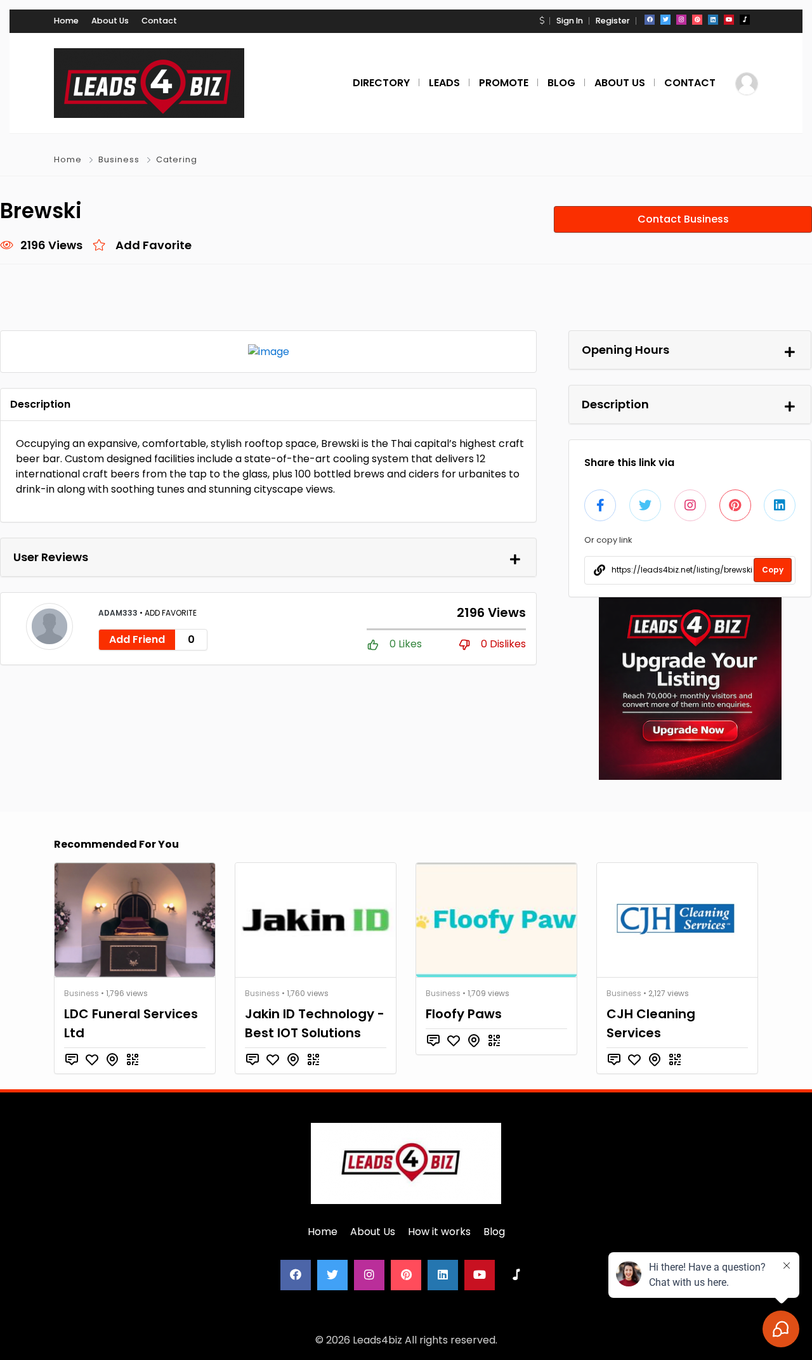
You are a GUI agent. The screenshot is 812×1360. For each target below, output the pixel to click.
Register (613, 20)
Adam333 (119, 612)
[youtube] (729, 20)
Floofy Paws (464, 1014)
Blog (494, 1231)
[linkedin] (713, 20)
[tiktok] (745, 20)
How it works (439, 1231)
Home (66, 20)
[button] (542, 20)
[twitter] (665, 20)
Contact (159, 20)
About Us (110, 20)
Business (119, 159)
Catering (176, 159)
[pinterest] (697, 20)
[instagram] (681, 20)
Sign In (569, 20)
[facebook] (650, 20)
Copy (772, 569)
